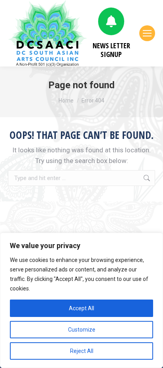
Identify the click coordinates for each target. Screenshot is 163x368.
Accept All (81, 308)
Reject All (81, 351)
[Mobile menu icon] (147, 33)
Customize (81, 329)
